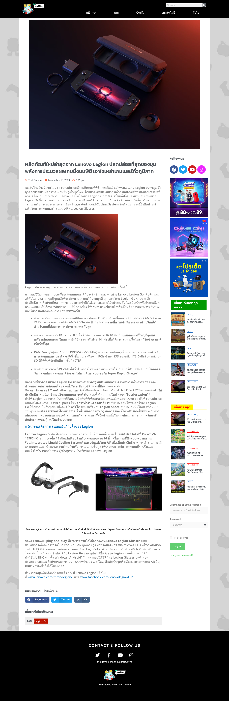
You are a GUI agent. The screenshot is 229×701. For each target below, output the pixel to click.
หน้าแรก (91, 12)
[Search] (204, 5)
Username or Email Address (185, 504)
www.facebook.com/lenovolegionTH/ (106, 577)
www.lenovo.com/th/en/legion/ (50, 577)
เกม (116, 12)
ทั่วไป (196, 12)
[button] (37, 600)
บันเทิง (140, 12)
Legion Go (40, 621)
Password (175, 519)
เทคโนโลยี (168, 12)
